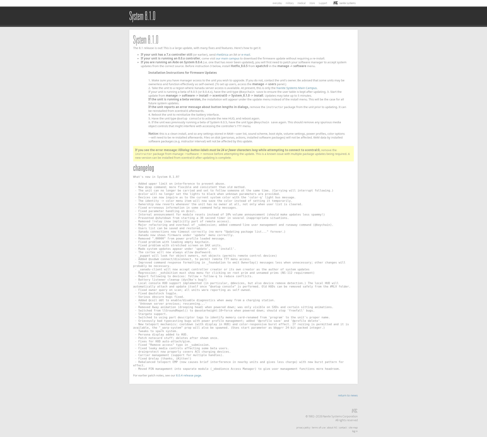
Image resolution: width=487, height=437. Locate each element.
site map (353, 427)
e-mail (245, 54)
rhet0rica (222, 54)
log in (355, 431)
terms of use (318, 427)
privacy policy (303, 427)
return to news (348, 395)
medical (302, 3)
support (323, 3)
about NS (332, 427)
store (312, 3)
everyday (277, 3)
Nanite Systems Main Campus (296, 88)
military (290, 3)
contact (343, 427)
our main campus (227, 58)
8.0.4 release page (188, 375)
